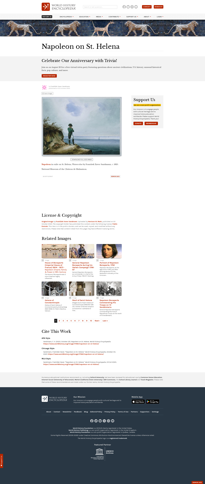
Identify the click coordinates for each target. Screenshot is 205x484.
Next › (97, 321)
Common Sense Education (151, 377)
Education (84, 17)
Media (98, 17)
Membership (151, 123)
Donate (138, 123)
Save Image (47, 93)
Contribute (114, 17)
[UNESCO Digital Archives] (102, 454)
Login (159, 17)
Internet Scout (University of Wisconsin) (58, 380)
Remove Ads (115, 176)
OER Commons (109, 380)
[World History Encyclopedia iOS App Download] (138, 401)
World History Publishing (78, 430)
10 (91, 321)
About (146, 17)
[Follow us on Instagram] (109, 422)
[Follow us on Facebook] (92, 422)
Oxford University (97, 377)
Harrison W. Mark (95, 221)
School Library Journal (128, 380)
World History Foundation (83, 428)
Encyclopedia (66, 17)
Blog (86, 412)
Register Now (49, 76)
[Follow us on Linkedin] (104, 422)
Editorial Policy (96, 412)
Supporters (144, 412)
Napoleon (46, 164)
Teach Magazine (147, 380)
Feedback (78, 412)
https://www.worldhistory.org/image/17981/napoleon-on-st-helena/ (71, 344)
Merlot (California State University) (88, 380)
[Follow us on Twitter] (96, 422)
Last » (105, 321)
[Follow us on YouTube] (113, 422)
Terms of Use (123, 412)
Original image (47, 221)
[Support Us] (1, 461)
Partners (134, 412)
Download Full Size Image (82, 159)
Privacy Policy (110, 412)
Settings (155, 412)
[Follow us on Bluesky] (100, 422)
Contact (57, 412)
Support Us (131, 17)
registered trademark (118, 438)
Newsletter (67, 412)
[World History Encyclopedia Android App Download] (152, 401)
